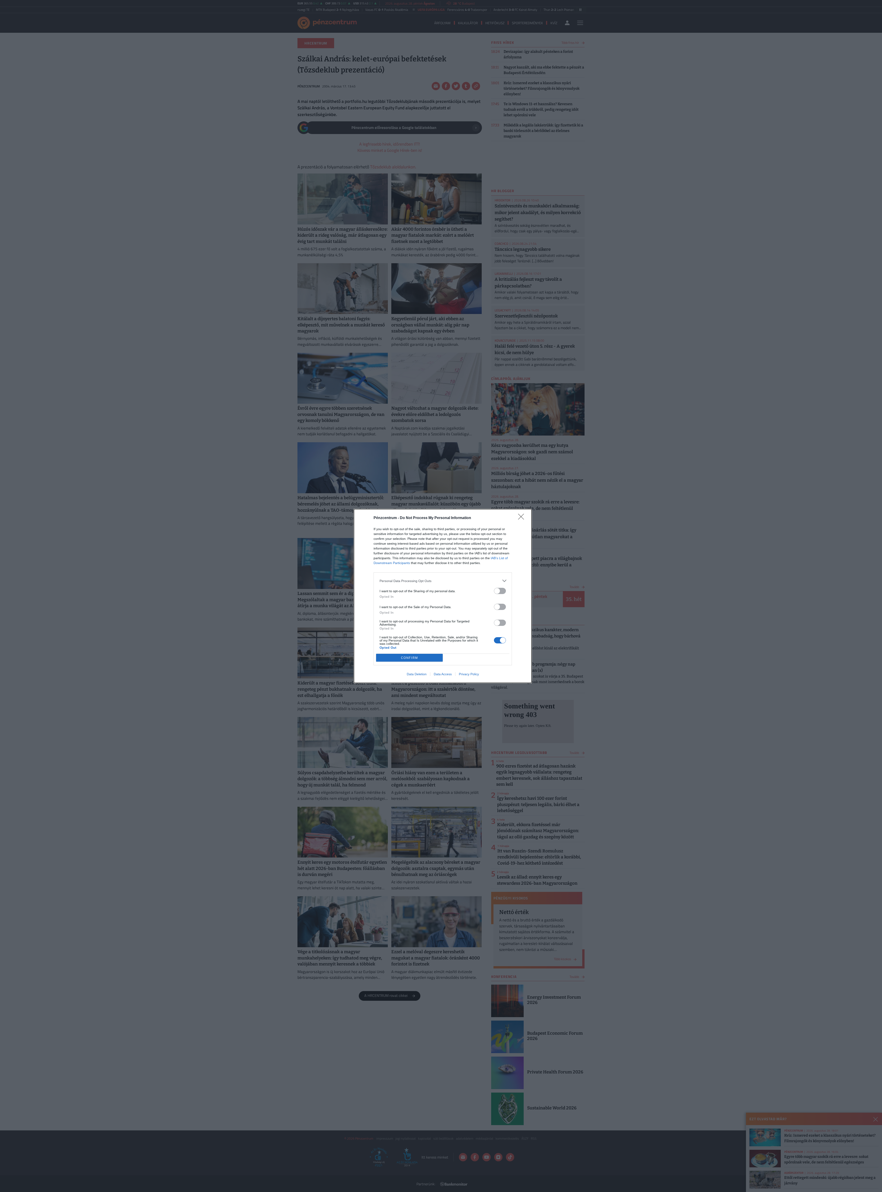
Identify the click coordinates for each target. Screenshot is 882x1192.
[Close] (522, 518)
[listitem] (443, 580)
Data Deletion (417, 674)
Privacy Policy (469, 674)
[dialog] (443, 596)
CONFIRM (409, 658)
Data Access (443, 674)
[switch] (500, 591)
